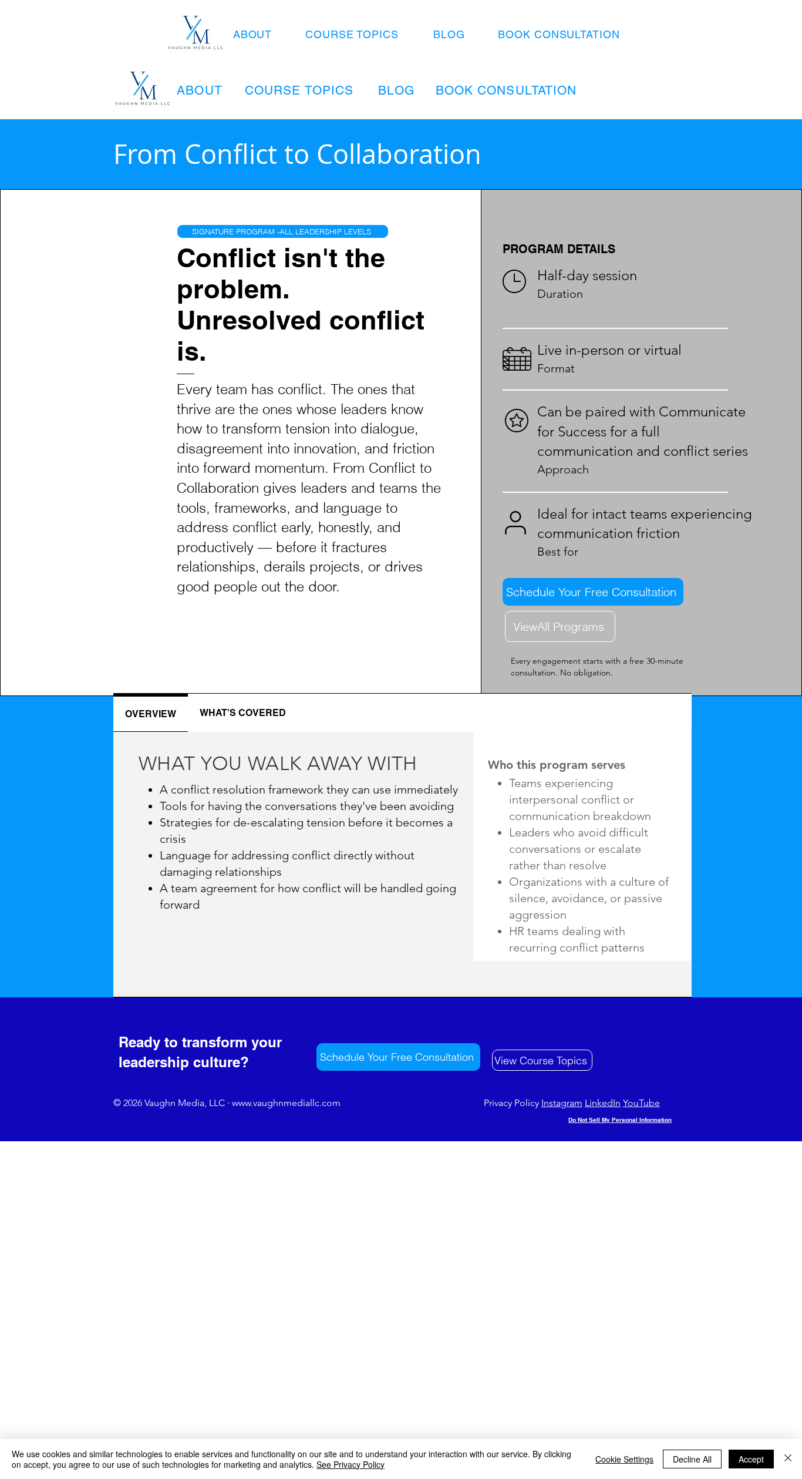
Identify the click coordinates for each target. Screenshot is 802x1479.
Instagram (561, 1102)
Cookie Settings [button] (624, 1459)
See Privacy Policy (350, 1464)
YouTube (641, 1102)
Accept (751, 1459)
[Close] (788, 1459)
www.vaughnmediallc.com (286, 1102)
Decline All (692, 1459)
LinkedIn (603, 1102)
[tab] (150, 713)
